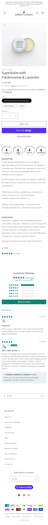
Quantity (5, 111)
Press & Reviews (11, 443)
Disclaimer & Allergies (13, 422)
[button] (4, 13)
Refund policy (10, 459)
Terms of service (38, 516)
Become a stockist (11, 448)
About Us (8, 417)
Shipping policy (25, 520)
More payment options (24, 136)
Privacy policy (27, 516)
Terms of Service (11, 454)
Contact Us (9, 464)
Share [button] (6, 248)
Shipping (13, 85)
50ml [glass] (9, 106)
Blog (6, 438)
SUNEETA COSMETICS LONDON (18, 513)
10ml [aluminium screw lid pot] (16, 101)
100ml (22, 106)
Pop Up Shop (10, 433)
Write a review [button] (24, 302)
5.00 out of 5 (30, 278)
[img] (7, 317)
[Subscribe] (40, 396)
